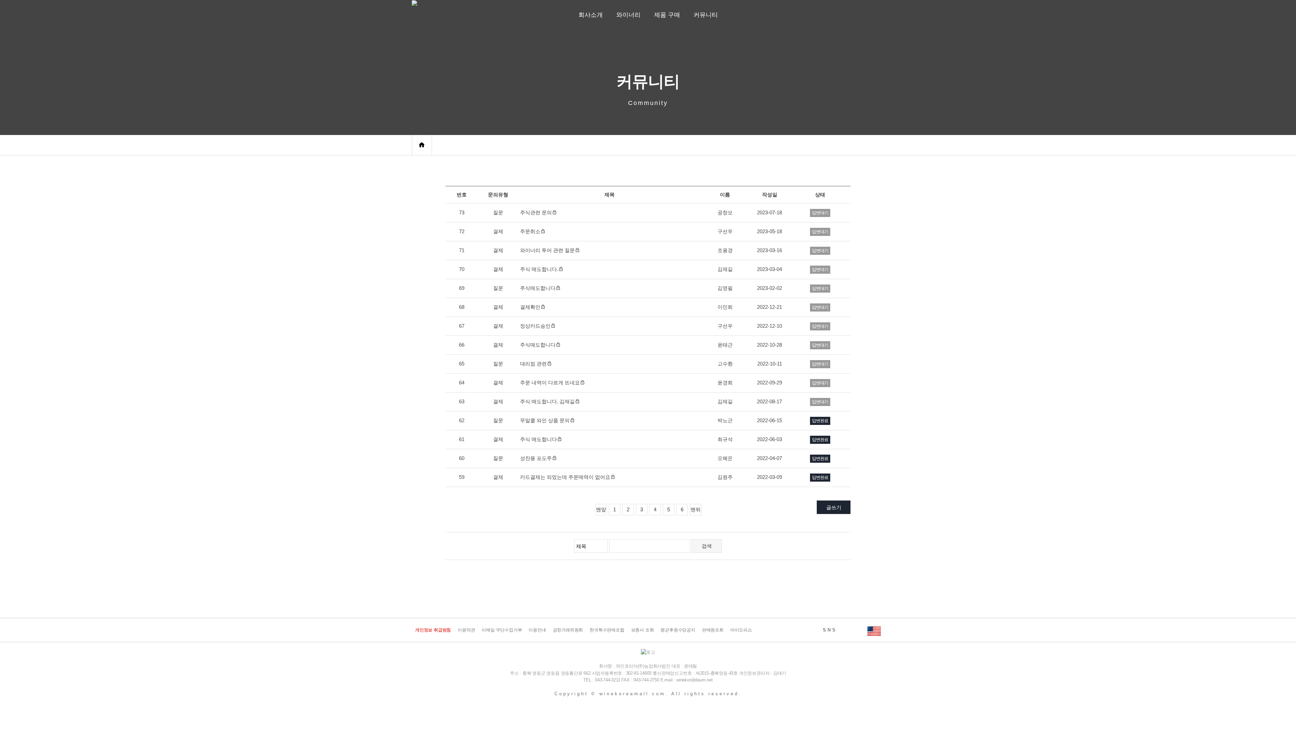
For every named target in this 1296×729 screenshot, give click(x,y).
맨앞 (601, 509)
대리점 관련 (533, 364)
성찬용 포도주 (536, 458)
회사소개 (590, 14)
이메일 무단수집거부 (502, 629)
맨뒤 (696, 509)
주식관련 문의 (536, 212)
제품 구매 (667, 14)
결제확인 (530, 307)
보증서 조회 (642, 629)
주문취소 (530, 231)
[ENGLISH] (874, 630)
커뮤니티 (706, 14)
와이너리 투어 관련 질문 (547, 250)
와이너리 (628, 14)
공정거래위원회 (568, 629)
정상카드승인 (535, 326)
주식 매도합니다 (538, 439)
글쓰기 (833, 507)
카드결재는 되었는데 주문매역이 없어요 (565, 477)
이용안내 (537, 629)
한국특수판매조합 (607, 629)
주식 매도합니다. (539, 269)
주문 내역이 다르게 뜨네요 (550, 382)
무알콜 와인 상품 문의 (545, 420)
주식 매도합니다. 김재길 (547, 401)
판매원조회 (713, 629)
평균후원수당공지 (677, 629)
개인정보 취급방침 (433, 629)
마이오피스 (741, 629)
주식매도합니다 (538, 288)
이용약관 (466, 629)
